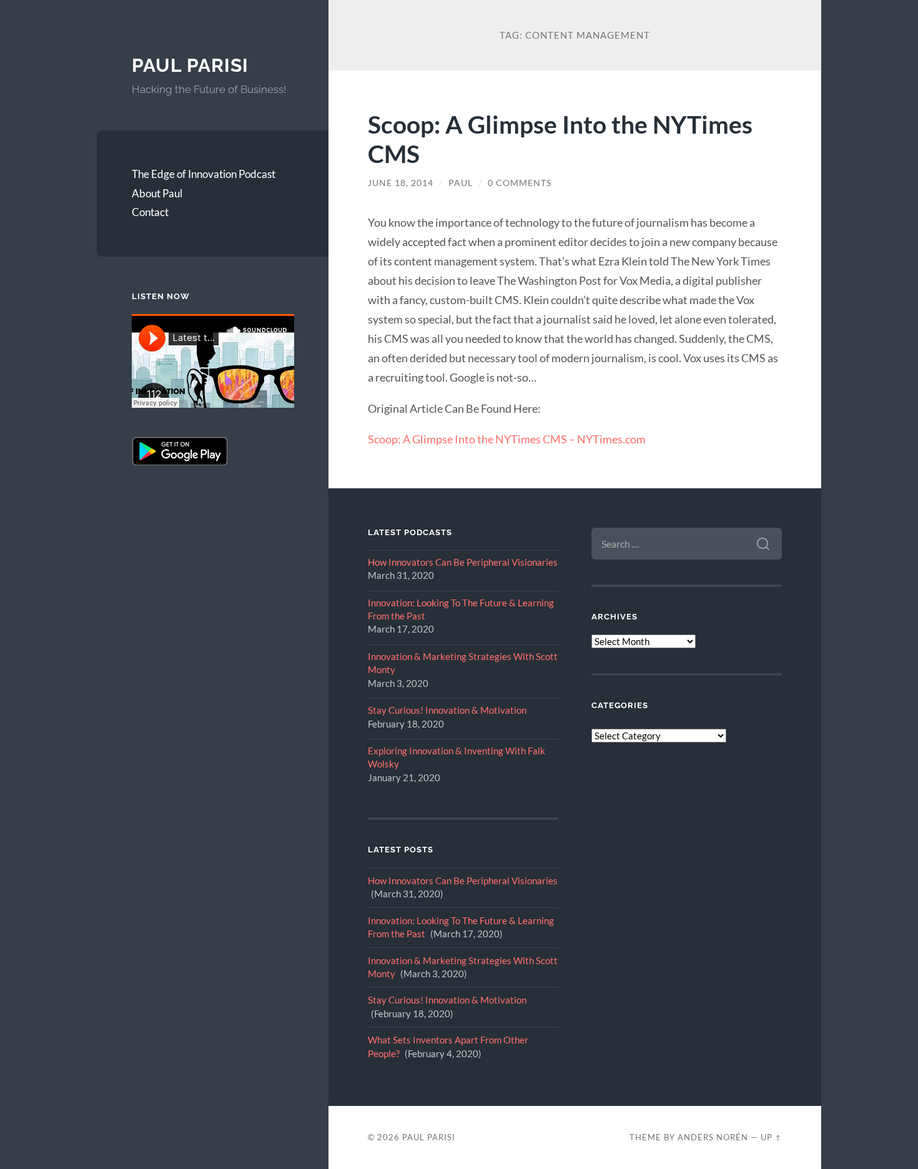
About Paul (157, 193)
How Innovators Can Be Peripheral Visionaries (463, 562)
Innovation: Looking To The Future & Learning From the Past (461, 609)
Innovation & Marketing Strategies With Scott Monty (463, 663)
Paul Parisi (190, 65)
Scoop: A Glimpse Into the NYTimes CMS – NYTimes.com (507, 439)
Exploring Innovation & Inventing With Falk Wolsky (456, 757)
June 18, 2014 (400, 183)
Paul (460, 183)
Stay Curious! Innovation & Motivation (447, 710)
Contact (150, 212)
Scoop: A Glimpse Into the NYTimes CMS (560, 138)
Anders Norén (713, 1137)
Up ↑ (771, 1137)
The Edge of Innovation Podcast (203, 173)
